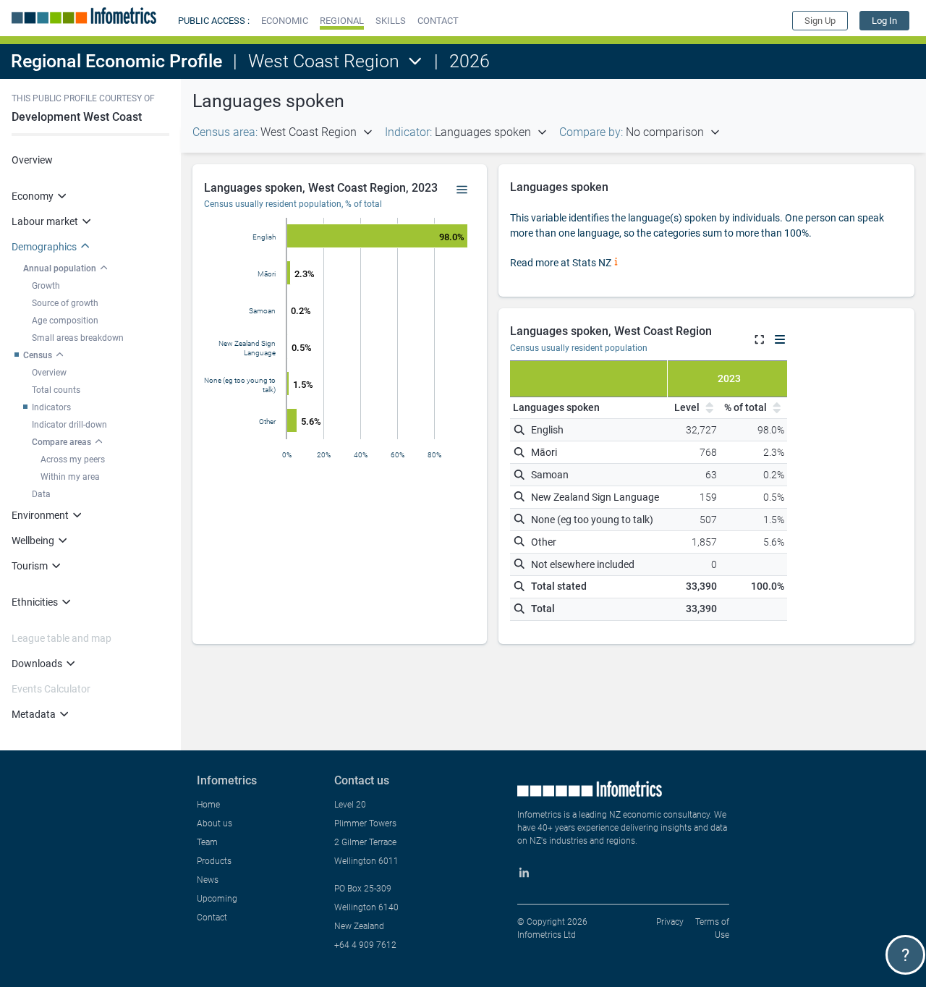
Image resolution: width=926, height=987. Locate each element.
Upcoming (217, 899)
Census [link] (37, 355)
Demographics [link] (44, 247)
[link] (884, 20)
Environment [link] (40, 515)
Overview (32, 160)
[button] (284, 20)
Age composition (65, 320)
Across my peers (73, 459)
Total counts (56, 390)
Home (208, 805)
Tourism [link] (30, 566)
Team (207, 842)
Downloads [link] (37, 663)
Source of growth (65, 303)
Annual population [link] (59, 268)
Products (214, 861)
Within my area (70, 477)
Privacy (670, 922)
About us (214, 823)
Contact (212, 917)
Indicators (51, 407)
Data (41, 494)
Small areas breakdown (78, 338)
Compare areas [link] (61, 442)
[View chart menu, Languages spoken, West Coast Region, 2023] (462, 190)
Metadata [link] (34, 714)
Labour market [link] (45, 221)
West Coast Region (323, 61)
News (207, 880)
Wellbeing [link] (33, 540)
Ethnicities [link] (35, 602)
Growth (46, 286)
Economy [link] (33, 196)
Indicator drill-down (69, 425)
